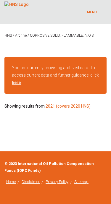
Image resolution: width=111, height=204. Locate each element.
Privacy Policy (57, 181)
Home (11, 181)
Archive (21, 35)
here (16, 82)
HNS (8, 35)
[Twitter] (104, 163)
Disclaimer (31, 181)
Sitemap (81, 181)
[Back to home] (16, 3)
